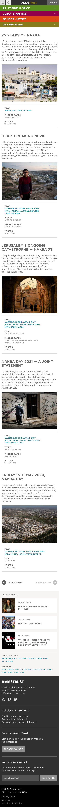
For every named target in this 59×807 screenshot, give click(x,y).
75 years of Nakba (21, 35)
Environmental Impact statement (19, 722)
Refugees (15, 213)
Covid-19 (37, 554)
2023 (23, 669)
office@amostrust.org (13, 693)
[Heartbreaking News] (29, 181)
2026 (4, 669)
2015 (22, 672)
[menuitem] (29, 8)
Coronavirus (25, 554)
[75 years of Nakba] (29, 83)
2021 (36, 669)
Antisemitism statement (14, 719)
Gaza (13, 327)
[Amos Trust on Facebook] (9, 699)
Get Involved (13, 24)
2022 (30, 669)
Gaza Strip (7, 661)
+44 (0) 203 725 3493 (14, 690)
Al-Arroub (23, 211)
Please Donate (13, 749)
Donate (53, 3)
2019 (49, 669)
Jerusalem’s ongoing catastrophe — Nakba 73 (27, 247)
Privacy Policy (9, 797)
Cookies (6, 800)
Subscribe (48, 778)
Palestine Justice (16, 8)
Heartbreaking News (23, 136)
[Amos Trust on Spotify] (15, 699)
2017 (10, 672)
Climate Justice (15, 13)
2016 (16, 672)
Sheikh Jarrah (22, 322)
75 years (27, 111)
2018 (4, 672)
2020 (42, 669)
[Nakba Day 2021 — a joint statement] (29, 410)
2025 (10, 669)
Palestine (17, 111)
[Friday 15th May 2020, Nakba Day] (29, 524)
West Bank (39, 552)
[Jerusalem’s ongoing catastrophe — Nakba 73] (29, 294)
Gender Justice (14, 19)
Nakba (7, 111)
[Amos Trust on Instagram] (3, 699)
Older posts (15, 582)
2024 (17, 669)
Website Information (12, 803)
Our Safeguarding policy (15, 716)
